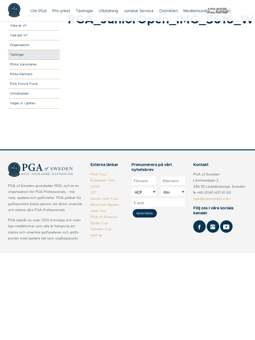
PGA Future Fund (23, 84)
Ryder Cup (99, 223)
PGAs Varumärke (23, 64)
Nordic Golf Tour (104, 198)
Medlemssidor (196, 10)
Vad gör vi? (19, 35)
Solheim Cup (100, 229)
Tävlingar (84, 10)
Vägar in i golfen (23, 103)
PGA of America (103, 217)
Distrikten (168, 10)
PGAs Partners (21, 74)
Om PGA (38, 10)
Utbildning (108, 10)
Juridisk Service (139, 10)
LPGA (95, 186)
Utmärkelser (19, 93)
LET (93, 192)
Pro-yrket (61, 10)
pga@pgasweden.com (212, 198)
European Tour (102, 180)
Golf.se (96, 235)
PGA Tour (98, 174)
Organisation (19, 45)
